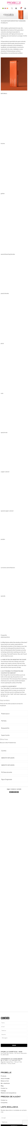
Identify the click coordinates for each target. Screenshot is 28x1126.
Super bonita (5, 735)
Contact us (4, 1088)
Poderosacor (5, 713)
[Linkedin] (16, 792)
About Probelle (5, 1078)
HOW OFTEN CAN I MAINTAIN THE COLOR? (14, 659)
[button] (25, 8)
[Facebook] (14, 792)
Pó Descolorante (6, 772)
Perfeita (3, 721)
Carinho (3, 751)
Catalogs (3, 1090)
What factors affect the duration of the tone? (14, 642)
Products (3, 1076)
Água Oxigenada (6, 779)
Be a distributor (5, 1083)
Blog (2, 1086)
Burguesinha (5, 728)
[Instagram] (12, 792)
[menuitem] (3, 8)
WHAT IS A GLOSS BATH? (9, 686)
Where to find (5, 1081)
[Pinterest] (18, 792)
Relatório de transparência (8, 1093)
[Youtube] (10, 792)
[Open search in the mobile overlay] (12, 8)
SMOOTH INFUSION (7, 758)
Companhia (4, 1102)
